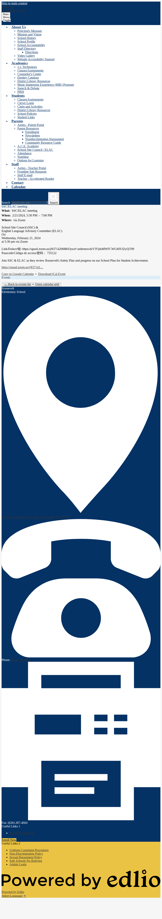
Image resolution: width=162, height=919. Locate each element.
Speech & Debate (28, 88)
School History (26, 38)
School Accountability (31, 45)
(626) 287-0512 (21, 660)
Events (6, 277)
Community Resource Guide (43, 142)
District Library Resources (33, 81)
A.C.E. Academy (28, 146)
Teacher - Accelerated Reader (35, 178)
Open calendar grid (47, 284)
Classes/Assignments (30, 70)
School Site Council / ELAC (35, 149)
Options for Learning (30, 160)
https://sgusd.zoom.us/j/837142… (22, 267)
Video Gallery (26, 55)
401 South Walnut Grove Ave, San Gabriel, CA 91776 (36, 517)
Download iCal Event (51, 274)
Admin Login (17, 864)
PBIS (20, 91)
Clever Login (25, 103)
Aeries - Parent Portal (30, 125)
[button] (18, 27)
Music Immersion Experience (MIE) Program (45, 84)
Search (6, 202)
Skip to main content (14, 3)
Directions (31, 52)
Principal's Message (29, 31)
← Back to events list (17, 284)
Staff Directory (26, 48)
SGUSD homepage (21, 833)
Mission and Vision (29, 34)
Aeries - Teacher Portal (31, 168)
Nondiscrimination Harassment (44, 139)
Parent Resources (28, 128)
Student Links (26, 117)
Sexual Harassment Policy (25, 857)
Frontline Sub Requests (31, 171)
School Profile (26, 41)
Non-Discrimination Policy (26, 853)
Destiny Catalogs (28, 77)
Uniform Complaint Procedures (29, 850)
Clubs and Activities (29, 106)
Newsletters (32, 135)
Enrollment (32, 132)
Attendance (24, 153)
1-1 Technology (27, 67)
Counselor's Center (29, 74)
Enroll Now (9, 840)
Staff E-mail (24, 175)
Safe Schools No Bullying (25, 860)
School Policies (27, 113)
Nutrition (23, 156)
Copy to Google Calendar (18, 274)
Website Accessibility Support (36, 59)
